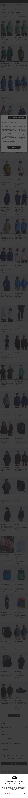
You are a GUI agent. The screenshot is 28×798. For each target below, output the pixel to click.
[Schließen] (25, 776)
